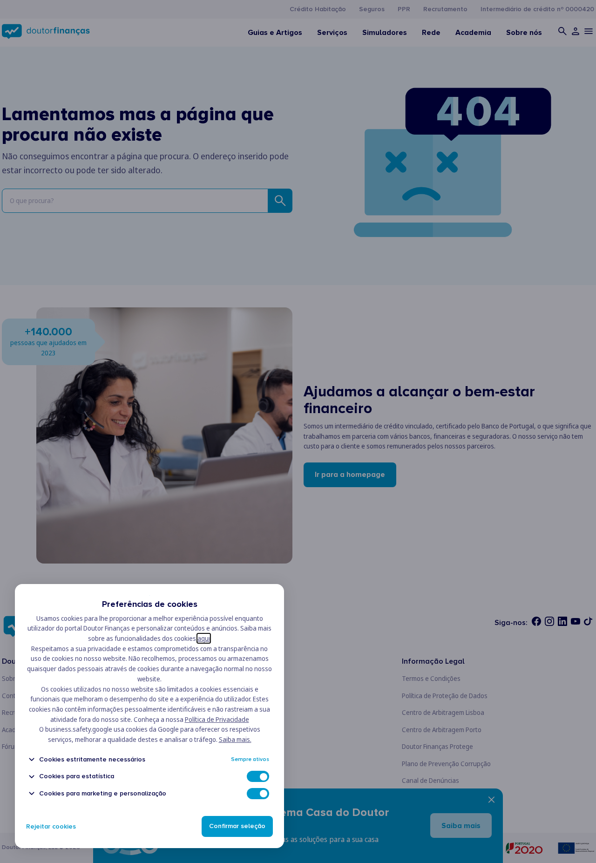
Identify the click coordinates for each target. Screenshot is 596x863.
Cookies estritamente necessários (92, 759)
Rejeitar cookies (51, 826)
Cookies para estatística (76, 777)
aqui (203, 638)
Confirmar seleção (237, 826)
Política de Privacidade (217, 719)
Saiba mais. (235, 739)
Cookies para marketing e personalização (102, 793)
